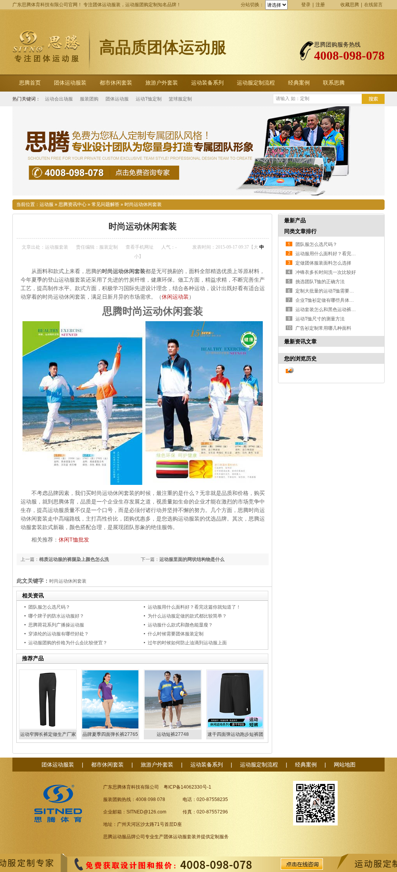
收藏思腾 (349, 4)
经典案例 (299, 83)
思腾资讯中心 (72, 204)
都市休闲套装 (116, 83)
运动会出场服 (59, 99)
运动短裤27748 (173, 734)
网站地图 (345, 764)
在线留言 (373, 4)
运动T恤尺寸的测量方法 (320, 319)
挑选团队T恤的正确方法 (320, 281)
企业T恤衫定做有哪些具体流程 (327, 300)
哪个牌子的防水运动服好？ (56, 616)
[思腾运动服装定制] (198, 151)
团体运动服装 (70, 83)
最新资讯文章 (300, 341)
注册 (320, 4)
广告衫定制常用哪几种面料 (323, 328)
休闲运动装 (175, 297)
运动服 (47, 204)
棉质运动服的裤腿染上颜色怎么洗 (74, 559)
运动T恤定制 (149, 99)
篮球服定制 (180, 99)
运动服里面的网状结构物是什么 (191, 559)
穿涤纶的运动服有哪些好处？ (58, 634)
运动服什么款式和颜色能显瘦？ (180, 625)
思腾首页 (30, 83)
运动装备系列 (207, 83)
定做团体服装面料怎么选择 (323, 263)
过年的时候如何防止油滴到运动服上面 (187, 642)
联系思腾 (334, 83)
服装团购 (89, 99)
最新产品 (295, 220)
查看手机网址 (140, 247)
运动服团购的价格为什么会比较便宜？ (67, 642)
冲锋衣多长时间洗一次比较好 (325, 272)
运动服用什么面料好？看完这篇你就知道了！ (194, 607)
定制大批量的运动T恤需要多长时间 (331, 291)
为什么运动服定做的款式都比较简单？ (187, 616)
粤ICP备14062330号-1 (187, 787)
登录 (306, 4)
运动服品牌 (124, 836)
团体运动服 (117, 99)
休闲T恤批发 (74, 539)
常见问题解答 (105, 204)
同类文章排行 (300, 231)
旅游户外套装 (161, 83)
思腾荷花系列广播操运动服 (56, 625)
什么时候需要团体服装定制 (176, 634)
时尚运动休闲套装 (143, 204)
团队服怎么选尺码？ (49, 607)
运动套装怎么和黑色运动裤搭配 (328, 309)
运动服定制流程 (256, 83)
